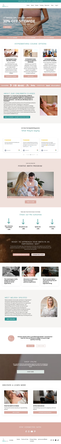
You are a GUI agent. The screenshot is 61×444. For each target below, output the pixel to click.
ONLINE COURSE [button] (40, 345)
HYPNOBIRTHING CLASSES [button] (38, 254)
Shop (52, 5)
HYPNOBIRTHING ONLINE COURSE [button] (21, 254)
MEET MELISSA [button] (11, 319)
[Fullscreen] (52, 197)
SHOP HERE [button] (30, 372)
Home (28, 5)
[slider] (30, 197)
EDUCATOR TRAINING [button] (49, 74)
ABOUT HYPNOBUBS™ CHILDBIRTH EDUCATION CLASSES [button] (17, 117)
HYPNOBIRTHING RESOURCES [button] (45, 412)
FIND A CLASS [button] (30, 76)
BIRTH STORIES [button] (16, 412)
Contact (32, 441)
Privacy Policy (33, 439)
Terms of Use (24, 439)
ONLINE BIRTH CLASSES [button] (11, 76)
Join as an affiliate (42, 439)
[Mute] (50, 197)
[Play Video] (8, 197)
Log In (56, 5)
